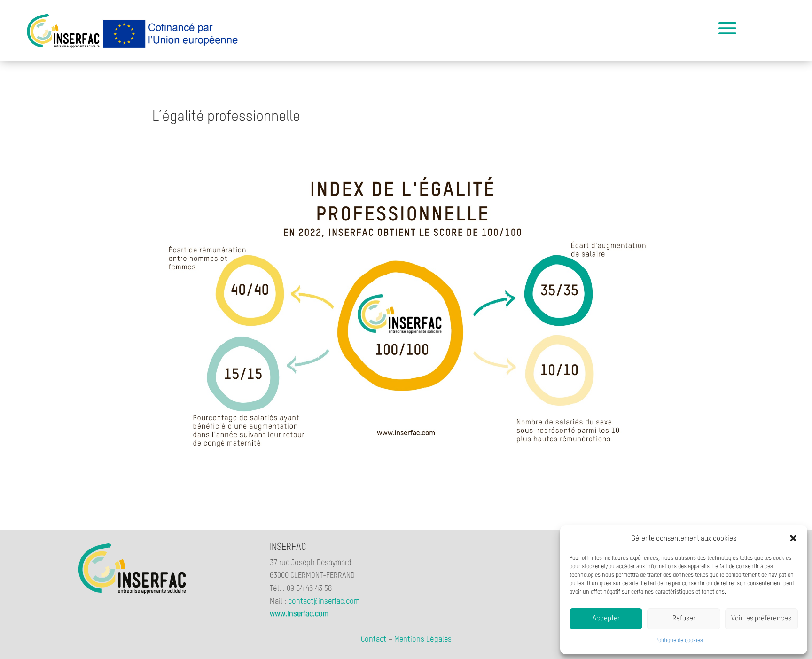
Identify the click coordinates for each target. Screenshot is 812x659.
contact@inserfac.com (323, 601)
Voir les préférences (761, 618)
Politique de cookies (679, 640)
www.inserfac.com (299, 614)
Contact (373, 639)
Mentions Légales (423, 639)
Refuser (683, 618)
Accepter (606, 618)
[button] (793, 538)
